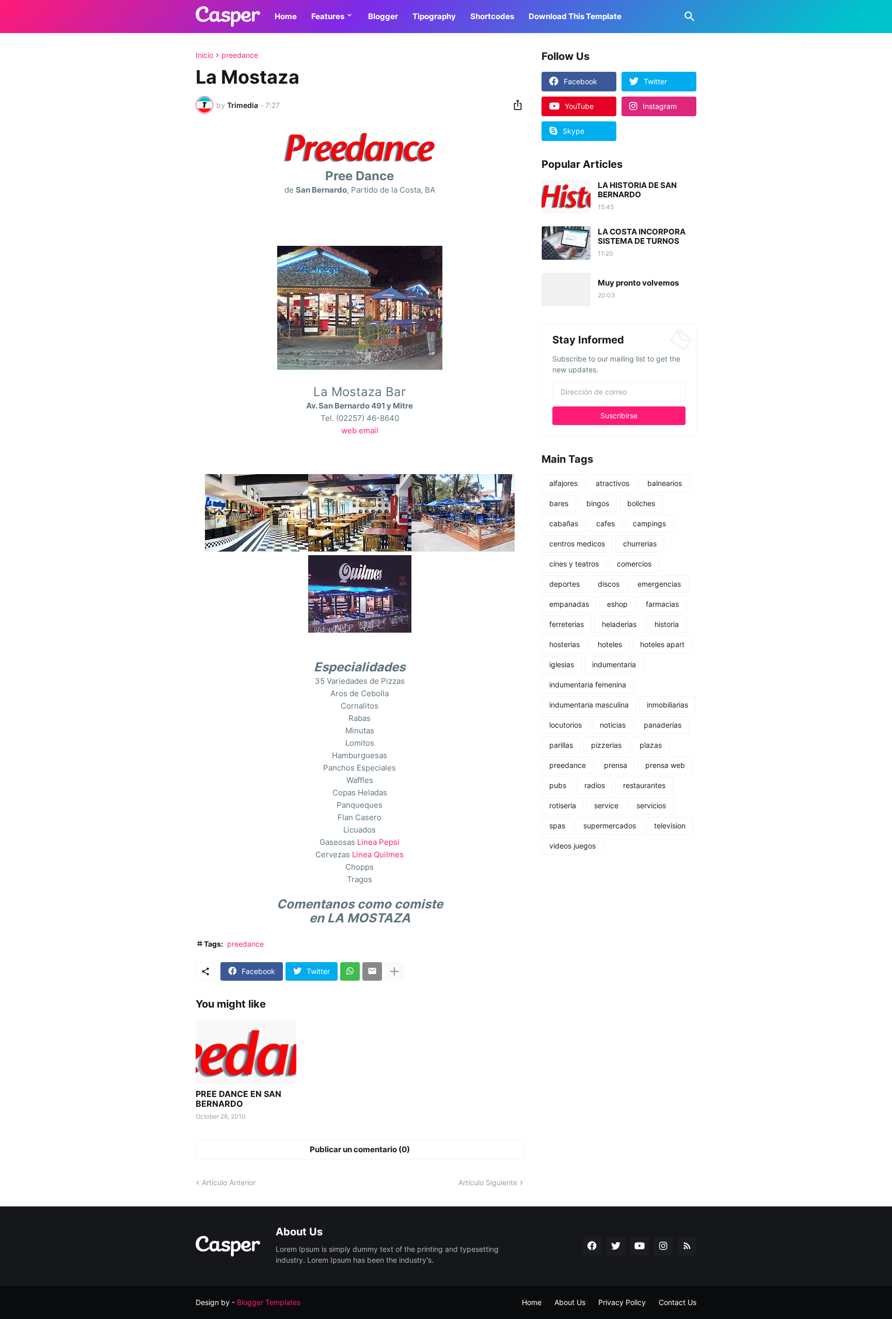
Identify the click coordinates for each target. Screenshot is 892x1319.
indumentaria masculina (589, 704)
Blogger (383, 16)
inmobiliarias (667, 704)
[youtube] (639, 1246)
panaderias (662, 724)
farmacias (662, 604)
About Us (569, 1302)
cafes (605, 523)
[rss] (687, 1246)
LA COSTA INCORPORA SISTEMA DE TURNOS (642, 236)
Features (327, 16)
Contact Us (677, 1302)
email (368, 430)
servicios (651, 805)
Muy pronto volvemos (638, 283)
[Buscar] (687, 16)
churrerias (640, 543)
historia (667, 624)
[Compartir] (514, 105)
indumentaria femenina (587, 684)
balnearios (664, 483)
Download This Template (575, 16)
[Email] (372, 971)
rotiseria (562, 805)
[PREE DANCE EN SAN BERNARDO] (246, 1051)
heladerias (619, 624)
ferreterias (566, 624)
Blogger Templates (268, 1302)
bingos (597, 503)
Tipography (434, 16)
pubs (557, 785)
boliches (641, 503)
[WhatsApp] (350, 971)
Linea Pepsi (378, 842)
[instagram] (663, 1246)
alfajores (563, 483)
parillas (561, 745)
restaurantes (644, 785)
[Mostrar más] (394, 971)
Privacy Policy (622, 1302)
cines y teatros (574, 563)
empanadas (569, 604)
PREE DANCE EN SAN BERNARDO (238, 1099)
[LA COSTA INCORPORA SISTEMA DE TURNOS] (566, 243)
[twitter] (616, 1246)
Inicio (204, 55)
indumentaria (614, 664)
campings (649, 523)
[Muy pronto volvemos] (566, 289)
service (606, 805)
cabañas (563, 523)
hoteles (610, 644)
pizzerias (606, 745)
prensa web (665, 765)
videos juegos (572, 845)
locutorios (565, 724)
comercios (634, 563)
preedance (239, 55)
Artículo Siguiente (487, 1182)
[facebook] (592, 1246)
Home (286, 16)
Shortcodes (492, 16)
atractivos (612, 483)
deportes (564, 583)
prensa (615, 765)
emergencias (659, 583)
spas (557, 825)
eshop (617, 604)
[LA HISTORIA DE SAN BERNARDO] (566, 196)
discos (608, 583)
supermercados (609, 825)
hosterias (564, 644)
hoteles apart (662, 644)
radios (594, 785)
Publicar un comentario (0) (360, 1149)
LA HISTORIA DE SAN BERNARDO (637, 190)
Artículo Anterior (229, 1182)
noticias (613, 724)
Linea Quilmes (378, 854)
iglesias (561, 664)
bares (558, 503)
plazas (651, 745)
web (349, 430)
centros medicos (577, 543)
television (670, 825)
